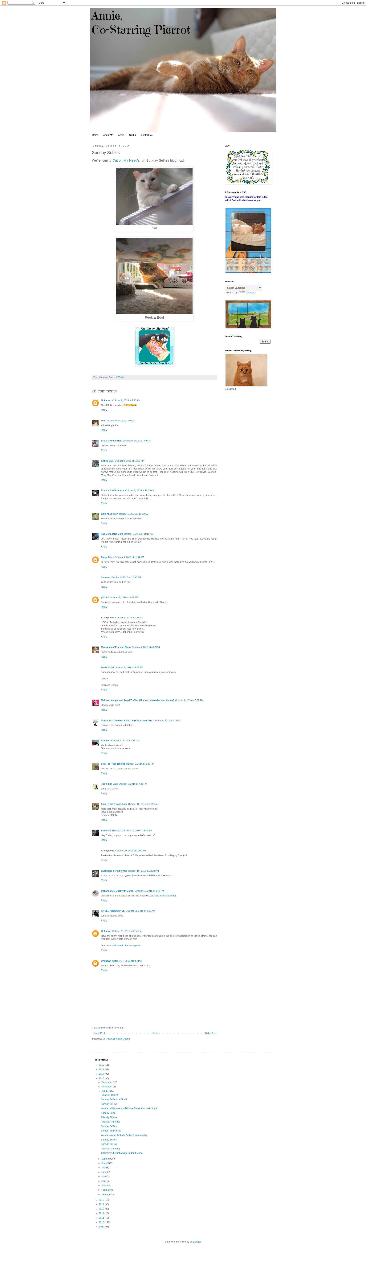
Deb (103, 420)
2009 (102, 1226)
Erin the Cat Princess (112, 490)
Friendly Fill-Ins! (109, 1104)
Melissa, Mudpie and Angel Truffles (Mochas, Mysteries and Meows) (137, 700)
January (105, 1194)
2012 (102, 1213)
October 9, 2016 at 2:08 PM (124, 597)
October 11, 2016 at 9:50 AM (140, 911)
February (106, 1190)
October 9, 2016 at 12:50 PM (126, 577)
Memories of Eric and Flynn (116, 647)
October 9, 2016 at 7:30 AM (121, 420)
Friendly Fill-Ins (109, 1117)
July (103, 1167)
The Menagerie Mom (112, 534)
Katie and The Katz (111, 830)
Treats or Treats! (109, 1095)
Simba (132, 135)
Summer (105, 577)
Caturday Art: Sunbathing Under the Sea (122, 1153)
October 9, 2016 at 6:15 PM (125, 740)
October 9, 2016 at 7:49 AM (137, 440)
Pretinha (105, 740)
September (107, 1158)
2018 (102, 1069)
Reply (104, 410)
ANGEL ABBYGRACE (113, 911)
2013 (102, 1209)
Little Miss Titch (109, 514)
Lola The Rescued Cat (113, 764)
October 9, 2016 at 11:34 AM (129, 557)
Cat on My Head (124, 160)
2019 (102, 1065)
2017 (102, 1074)
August (105, 1163)
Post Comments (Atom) (118, 1038)
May (103, 1176)
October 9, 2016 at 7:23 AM (126, 400)
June (104, 1172)
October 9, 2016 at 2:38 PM (129, 617)
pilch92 (105, 597)
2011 (102, 1218)
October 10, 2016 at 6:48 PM (149, 891)
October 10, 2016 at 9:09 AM (142, 804)
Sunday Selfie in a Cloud (114, 1099)
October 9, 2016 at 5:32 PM (189, 700)
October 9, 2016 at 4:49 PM (129, 667)
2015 (102, 1200)
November (107, 1086)
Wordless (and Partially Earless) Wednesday (124, 1135)
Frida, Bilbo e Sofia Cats (114, 804)
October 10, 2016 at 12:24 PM (143, 871)
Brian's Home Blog (111, 440)
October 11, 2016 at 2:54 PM (126, 931)
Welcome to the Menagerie (126, 945)
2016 (102, 1078)
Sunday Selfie (108, 1113)
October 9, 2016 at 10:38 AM (133, 514)
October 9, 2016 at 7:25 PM (133, 784)
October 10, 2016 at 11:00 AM (130, 850)
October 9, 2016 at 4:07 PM (146, 647)
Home (95, 135)
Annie (121, 135)
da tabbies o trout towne (114, 871)
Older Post (210, 1033)
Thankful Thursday (110, 1121)
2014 (102, 1204)
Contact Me (147, 135)
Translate (250, 292)
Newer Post (99, 1033)
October (105, 1091)
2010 (102, 1222)
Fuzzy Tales (107, 557)
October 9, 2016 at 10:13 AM (129, 461)
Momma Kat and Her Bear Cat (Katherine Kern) (126, 720)
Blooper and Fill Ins (111, 1130)
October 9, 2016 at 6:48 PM (140, 764)
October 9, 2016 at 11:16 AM (138, 534)
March (104, 1185)
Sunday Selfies (109, 1126)
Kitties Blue (107, 461)
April (104, 1181)
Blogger (197, 1241)
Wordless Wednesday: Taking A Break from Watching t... (129, 1108)
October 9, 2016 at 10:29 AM (140, 490)
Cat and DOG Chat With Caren (117, 891)
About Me (108, 135)
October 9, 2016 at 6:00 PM (167, 720)
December (107, 1082)
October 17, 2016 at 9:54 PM (127, 961)
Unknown (106, 400)
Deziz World (107, 667)
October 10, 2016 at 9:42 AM (137, 830)
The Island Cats (109, 784)
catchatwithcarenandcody (163, 895)
